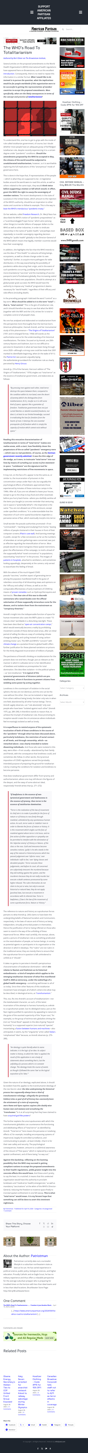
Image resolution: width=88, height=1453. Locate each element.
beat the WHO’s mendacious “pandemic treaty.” (23, 208)
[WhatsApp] (44, 1226)
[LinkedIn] (52, 1223)
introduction (8, 73)
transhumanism (43, 993)
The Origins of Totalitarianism (41, 330)
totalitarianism (35, 97)
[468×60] (29, 38)
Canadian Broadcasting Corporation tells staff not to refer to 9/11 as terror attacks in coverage (54, 1390)
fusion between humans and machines (33, 1028)
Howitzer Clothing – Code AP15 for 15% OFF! (37, 1382)
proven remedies (19, 592)
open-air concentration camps (38, 624)
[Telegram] (52, 1226)
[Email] (48, 1226)
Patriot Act (11, 357)
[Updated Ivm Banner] (29, 1332)
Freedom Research (31, 214)
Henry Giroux (20, 363)
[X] (44, 1223)
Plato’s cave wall (27, 533)
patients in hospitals (12, 560)
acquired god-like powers (19, 1115)
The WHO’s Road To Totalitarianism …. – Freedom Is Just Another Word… (27, 1305)
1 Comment (7, 1211)
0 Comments (7, 1408)
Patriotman (9, 1209)
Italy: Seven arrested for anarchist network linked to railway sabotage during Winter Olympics (23, 1392)
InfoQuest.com (60, 1442)
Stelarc (52, 1032)
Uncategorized (47, 1209)
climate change (9, 644)
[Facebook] (40, 1223)
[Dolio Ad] (29, 1237)
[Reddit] (48, 1223)
